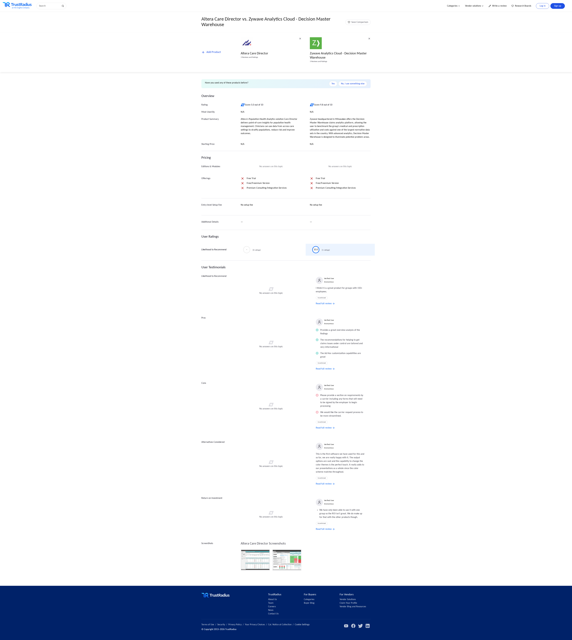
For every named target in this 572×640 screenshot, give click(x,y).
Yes (333, 84)
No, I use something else (353, 84)
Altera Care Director (254, 53)
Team (270, 603)
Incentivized (322, 298)
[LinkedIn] (367, 625)
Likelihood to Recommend (213, 249)
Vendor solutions (473, 6)
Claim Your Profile (348, 603)
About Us (272, 599)
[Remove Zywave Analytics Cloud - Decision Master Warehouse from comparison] (369, 38)
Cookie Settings (302, 624)
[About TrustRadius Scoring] (243, 105)
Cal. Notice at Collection (280, 624)
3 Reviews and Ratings (249, 57)
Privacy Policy (235, 624)
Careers (272, 606)
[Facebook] (353, 625)
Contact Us (273, 614)
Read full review (324, 303)
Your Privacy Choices (255, 624)
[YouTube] (346, 625)
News (270, 610)
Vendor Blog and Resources (353, 606)
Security (221, 624)
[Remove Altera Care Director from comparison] (300, 38)
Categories (452, 6)
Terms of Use (207, 624)
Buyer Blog (309, 603)
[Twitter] (360, 625)
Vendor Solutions (348, 599)
